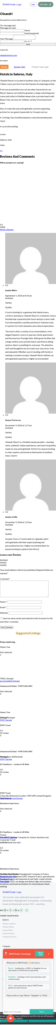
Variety (3, 562)
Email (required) (31, 33)
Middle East (11, 876)
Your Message (6, 38)
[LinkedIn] (5, 910)
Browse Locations (9, 924)
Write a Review (7, 229)
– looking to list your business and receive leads (27, 978)
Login (33, 4)
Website (4, 613)
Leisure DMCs (8, 930)
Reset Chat (40, 954)
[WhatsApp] (26, 910)
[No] (28, 1024)
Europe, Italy (19, 67)
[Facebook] (16, 910)
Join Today (45, 4)
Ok (28, 1021)
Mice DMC (5, 837)
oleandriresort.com (8, 55)
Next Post (4, 881)
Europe (16, 681)
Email (3, 607)
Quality (3, 565)
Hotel (3, 876)
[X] (21, 910)
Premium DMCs (8, 927)
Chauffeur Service (8, 798)
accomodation (6, 681)
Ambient (4, 560)
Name (27, 30)
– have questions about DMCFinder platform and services (25, 986)
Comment (5, 579)
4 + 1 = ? (28, 41)
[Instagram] (10, 910)
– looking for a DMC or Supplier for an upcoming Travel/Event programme (27, 969)
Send (28, 44)
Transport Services (9, 937)
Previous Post (6, 879)
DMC (2, 720)
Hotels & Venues (8, 933)
